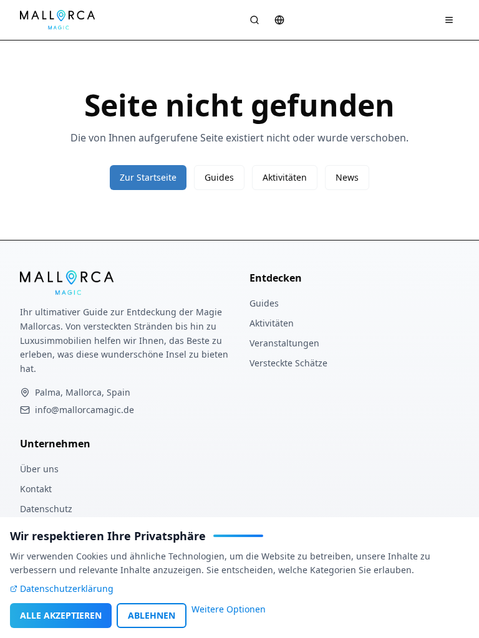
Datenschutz (46, 509)
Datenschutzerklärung (67, 588)
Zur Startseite (148, 177)
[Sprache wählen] (279, 20)
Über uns (39, 469)
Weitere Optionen (228, 609)
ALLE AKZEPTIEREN (61, 615)
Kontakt (36, 489)
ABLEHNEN (151, 615)
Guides (219, 177)
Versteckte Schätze (288, 363)
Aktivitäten (285, 177)
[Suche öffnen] (254, 20)
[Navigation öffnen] (449, 20)
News (347, 177)
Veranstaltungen (284, 343)
